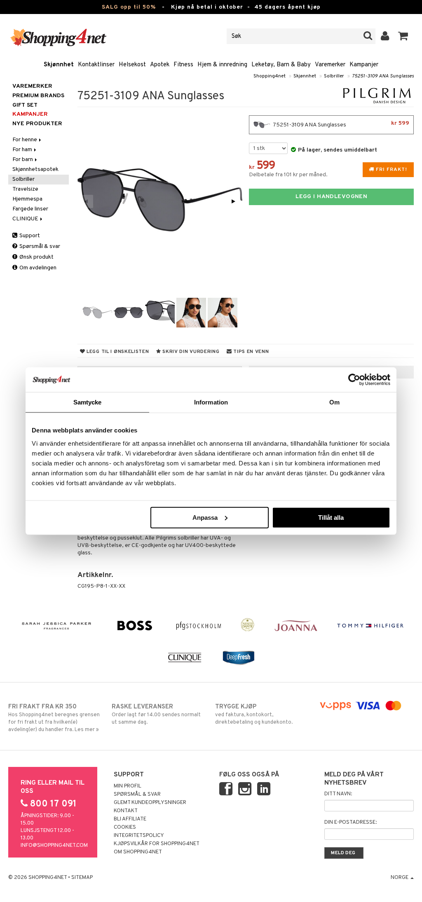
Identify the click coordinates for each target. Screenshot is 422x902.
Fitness (183, 65)
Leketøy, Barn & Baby (281, 65)
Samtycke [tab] (87, 402)
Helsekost (132, 65)
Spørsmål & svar (39, 246)
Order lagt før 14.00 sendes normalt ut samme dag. (156, 714)
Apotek (159, 65)
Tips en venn (250, 351)
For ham (22, 149)
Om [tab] (334, 402)
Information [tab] (211, 402)
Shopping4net (269, 76)
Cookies (125, 827)
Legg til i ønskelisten (117, 351)
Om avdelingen (37, 267)
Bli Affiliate (130, 819)
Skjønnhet (59, 65)
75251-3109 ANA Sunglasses (383, 76)
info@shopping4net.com (54, 845)
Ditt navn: (338, 794)
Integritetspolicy (139, 835)
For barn (23, 159)
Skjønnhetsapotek (35, 169)
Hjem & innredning (222, 65)
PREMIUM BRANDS (38, 95)
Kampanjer (363, 65)
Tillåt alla (331, 517)
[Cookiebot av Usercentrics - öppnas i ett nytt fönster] (354, 380)
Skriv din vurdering (190, 351)
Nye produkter (37, 123)
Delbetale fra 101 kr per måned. (288, 174)
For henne (25, 139)
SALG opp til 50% (129, 7)
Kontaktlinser (96, 65)
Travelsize (25, 189)
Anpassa (205, 517)
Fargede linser (30, 209)
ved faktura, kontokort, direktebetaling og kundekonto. (254, 714)
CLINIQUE (26, 218)
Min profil (127, 786)
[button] (403, 36)
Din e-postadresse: (350, 822)
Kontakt (126, 811)
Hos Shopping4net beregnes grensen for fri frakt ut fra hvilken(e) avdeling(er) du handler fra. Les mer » (54, 718)
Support (29, 235)
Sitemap (82, 877)
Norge (400, 877)
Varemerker (330, 65)
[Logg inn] (385, 36)
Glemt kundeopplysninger (150, 802)
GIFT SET (25, 105)
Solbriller (334, 76)
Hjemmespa (27, 199)
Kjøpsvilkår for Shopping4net (156, 844)
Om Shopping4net (138, 852)
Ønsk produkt (36, 257)
